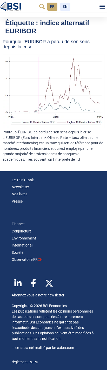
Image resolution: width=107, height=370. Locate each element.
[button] (42, 6)
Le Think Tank (23, 180)
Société (17, 252)
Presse (17, 201)
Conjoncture (21, 231)
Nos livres (19, 194)
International (22, 245)
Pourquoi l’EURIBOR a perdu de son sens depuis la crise (46, 44)
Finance (18, 224)
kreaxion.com (63, 348)
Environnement (24, 238)
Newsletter (20, 187)
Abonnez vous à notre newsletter (38, 295)
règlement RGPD (25, 362)
